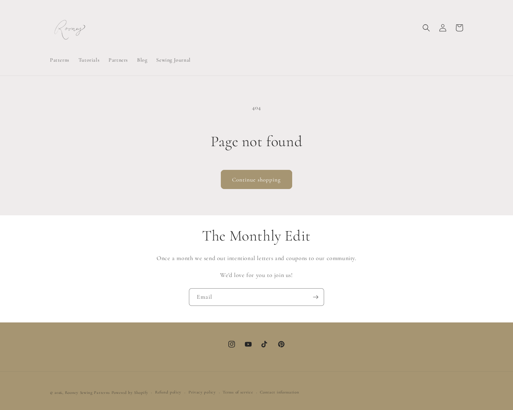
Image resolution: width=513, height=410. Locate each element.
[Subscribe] (315, 297)
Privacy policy (202, 392)
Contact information (279, 392)
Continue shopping (256, 179)
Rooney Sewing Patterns (87, 392)
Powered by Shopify (130, 392)
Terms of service (238, 392)
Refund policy (168, 392)
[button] (426, 28)
